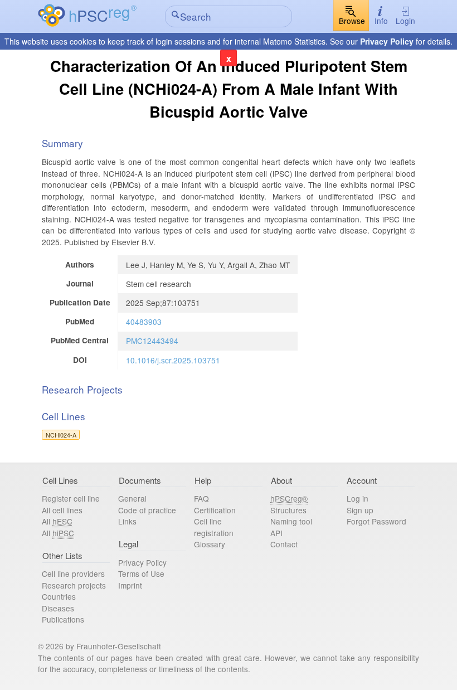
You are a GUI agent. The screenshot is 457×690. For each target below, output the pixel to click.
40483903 (144, 321)
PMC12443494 (152, 340)
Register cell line (71, 498)
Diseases (58, 608)
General (132, 498)
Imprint (130, 585)
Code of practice (147, 510)
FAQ (201, 498)
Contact (284, 544)
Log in (357, 498)
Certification (215, 510)
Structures (288, 510)
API (276, 532)
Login (405, 20)
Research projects (74, 585)
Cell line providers (73, 573)
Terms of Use (141, 573)
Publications (63, 619)
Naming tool (291, 521)
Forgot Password (376, 521)
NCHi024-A (61, 434)
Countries (59, 596)
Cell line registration (214, 527)
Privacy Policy (387, 41)
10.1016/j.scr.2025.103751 (173, 360)
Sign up (360, 510)
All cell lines (62, 510)
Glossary (209, 544)
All (57, 521)
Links (127, 521)
